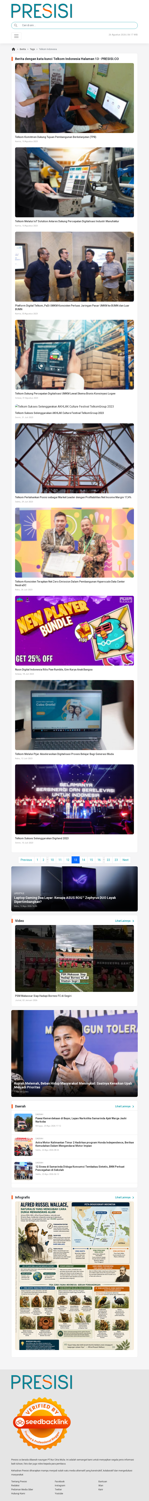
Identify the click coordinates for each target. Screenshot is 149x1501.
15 (91, 860)
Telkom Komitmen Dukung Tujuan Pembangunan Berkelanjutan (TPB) (55, 137)
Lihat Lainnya (125, 921)
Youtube (59, 1493)
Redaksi (15, 1485)
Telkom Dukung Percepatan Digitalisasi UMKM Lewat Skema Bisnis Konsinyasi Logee (65, 393)
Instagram (60, 1485)
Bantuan (102, 1481)
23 (116, 860)
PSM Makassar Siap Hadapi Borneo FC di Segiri (43, 995)
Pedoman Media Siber (22, 1489)
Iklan (100, 1485)
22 (108, 860)
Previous (26, 860)
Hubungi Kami (18, 1493)
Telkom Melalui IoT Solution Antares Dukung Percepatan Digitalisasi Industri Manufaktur (67, 221)
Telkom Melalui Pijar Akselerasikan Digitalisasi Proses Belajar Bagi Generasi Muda (64, 754)
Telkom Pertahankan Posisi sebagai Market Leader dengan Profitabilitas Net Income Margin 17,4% (73, 497)
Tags (32, 49)
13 (75, 860)
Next (125, 860)
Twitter (58, 1489)
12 (67, 860)
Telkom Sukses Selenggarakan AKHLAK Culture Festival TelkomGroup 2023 (59, 413)
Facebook (60, 1481)
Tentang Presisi (19, 1481)
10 (52, 860)
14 (83, 860)
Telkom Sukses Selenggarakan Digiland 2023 (42, 838)
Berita (23, 49)
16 (99, 860)
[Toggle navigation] (16, 36)
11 (60, 860)
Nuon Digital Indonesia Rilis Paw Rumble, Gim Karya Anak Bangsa (53, 669)
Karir (100, 1489)
